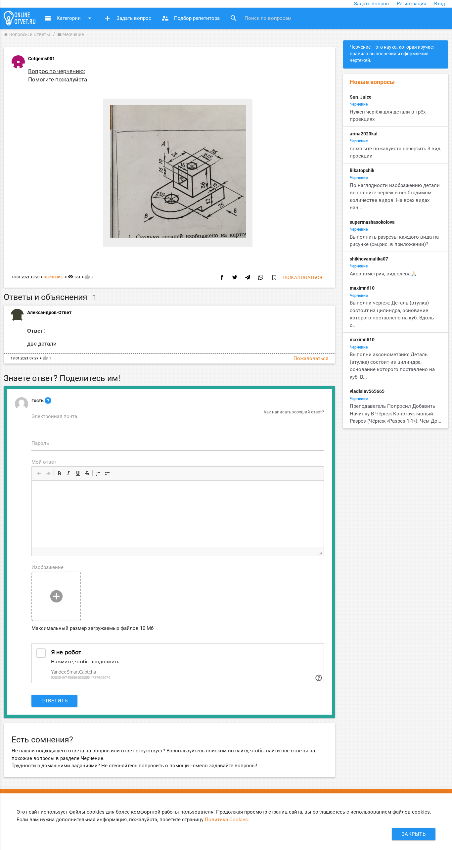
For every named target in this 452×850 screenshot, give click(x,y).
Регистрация (411, 4)
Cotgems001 (41, 58)
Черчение (70, 34)
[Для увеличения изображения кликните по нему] (178, 236)
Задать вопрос (371, 4)
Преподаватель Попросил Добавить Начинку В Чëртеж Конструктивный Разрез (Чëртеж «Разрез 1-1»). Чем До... (395, 413)
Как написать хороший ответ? (294, 411)
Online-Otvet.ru (19, 18)
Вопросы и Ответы (27, 34)
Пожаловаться (302, 277)
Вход (439, 4)
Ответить (54, 701)
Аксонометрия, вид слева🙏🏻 (383, 274)
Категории (69, 18)
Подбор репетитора (190, 18)
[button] (39, 473)
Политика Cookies (226, 820)
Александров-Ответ (49, 312)
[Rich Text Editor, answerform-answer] (178, 514)
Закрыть (414, 834)
